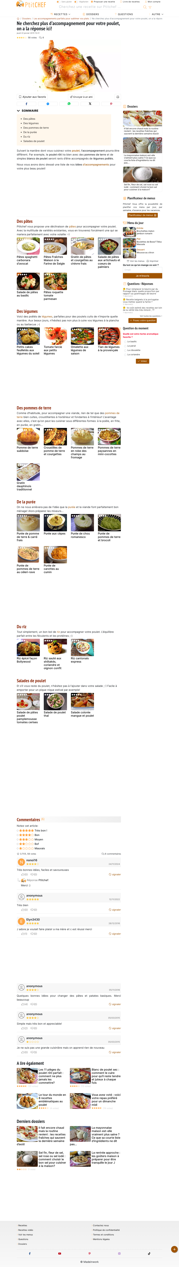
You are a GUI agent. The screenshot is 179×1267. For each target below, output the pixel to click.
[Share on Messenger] (48, 104)
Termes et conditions (103, 1234)
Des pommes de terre (36, 127)
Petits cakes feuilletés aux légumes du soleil (28, 350)
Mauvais (39, 848)
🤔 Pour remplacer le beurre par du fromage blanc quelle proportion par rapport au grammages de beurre (141, 291)
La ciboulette (133, 350)
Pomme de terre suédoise (27, 449)
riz (58, 631)
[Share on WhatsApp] (68, 104)
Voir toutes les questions (150, 316)
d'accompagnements (96, 164)
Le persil (131, 345)
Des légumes (31, 123)
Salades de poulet (34, 141)
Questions (125, 14)
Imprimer (153, 261)
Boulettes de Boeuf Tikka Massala (149, 243)
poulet (76, 150)
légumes (47, 316)
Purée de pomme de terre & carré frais (28, 537)
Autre (155, 14)
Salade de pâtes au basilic (27, 294)
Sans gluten (66, 2)
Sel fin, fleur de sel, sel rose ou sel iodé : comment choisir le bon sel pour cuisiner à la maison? (52, 1159)
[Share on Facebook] (26, 104)
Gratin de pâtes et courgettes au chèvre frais (82, 260)
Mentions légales (101, 1239)
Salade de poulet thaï (55, 714)
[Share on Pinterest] (111, 104)
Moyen (38, 839)
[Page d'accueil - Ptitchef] (18, 18)
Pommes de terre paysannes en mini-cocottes (109, 451)
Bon (36, 835)
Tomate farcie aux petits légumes (53, 350)
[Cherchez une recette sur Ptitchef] (145, 7)
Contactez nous (101, 1225)
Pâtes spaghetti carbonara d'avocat (27, 260)
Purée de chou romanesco (80, 535)
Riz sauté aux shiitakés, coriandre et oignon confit (52, 663)
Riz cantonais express (80, 660)
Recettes (60, 14)
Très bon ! (40, 830)
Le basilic (132, 341)
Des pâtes (29, 118)
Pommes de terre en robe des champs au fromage (82, 452)
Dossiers (92, 14)
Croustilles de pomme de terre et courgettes (54, 451)
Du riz (26, 136)
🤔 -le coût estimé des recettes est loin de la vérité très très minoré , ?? (142, 309)
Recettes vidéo (25, 1230)
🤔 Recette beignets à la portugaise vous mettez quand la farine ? (141, 300)
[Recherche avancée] (150, 7)
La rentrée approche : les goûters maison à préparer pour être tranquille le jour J (106, 1157)
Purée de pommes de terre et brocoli (109, 537)
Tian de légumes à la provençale (109, 348)
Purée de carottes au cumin (51, 569)
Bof (36, 843)
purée (71, 507)
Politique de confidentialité (106, 1230)
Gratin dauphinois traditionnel (24, 486)
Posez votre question (144, 320)
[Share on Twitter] (90, 104)
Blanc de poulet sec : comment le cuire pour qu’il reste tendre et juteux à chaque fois (106, 1076)
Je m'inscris (142, 275)
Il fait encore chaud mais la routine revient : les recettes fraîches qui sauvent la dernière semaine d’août (41, 1136)
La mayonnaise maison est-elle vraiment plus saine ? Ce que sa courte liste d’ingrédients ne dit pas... (95, 1136)
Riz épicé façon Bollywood (27, 660)
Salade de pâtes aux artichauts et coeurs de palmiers (109, 261)
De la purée (30, 132)
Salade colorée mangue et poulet (82, 714)
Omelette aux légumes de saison (79, 350)
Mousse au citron (145, 252)
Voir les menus (136, 261)
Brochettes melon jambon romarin (145, 232)
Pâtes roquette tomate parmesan (53, 295)
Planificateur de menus (141, 215)
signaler (116, 874)
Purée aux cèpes (54, 533)
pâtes (72, 226)
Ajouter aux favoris (34, 96)
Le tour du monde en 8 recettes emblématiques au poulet (52, 1099)
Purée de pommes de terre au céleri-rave (28, 569)
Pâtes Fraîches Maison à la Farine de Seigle (54, 260)
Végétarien (83, 2)
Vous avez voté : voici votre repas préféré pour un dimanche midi (106, 1099)
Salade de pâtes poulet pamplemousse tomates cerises (27, 717)
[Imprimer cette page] (118, 97)
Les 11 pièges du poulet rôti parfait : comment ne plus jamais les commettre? (51, 1076)
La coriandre (133, 354)
